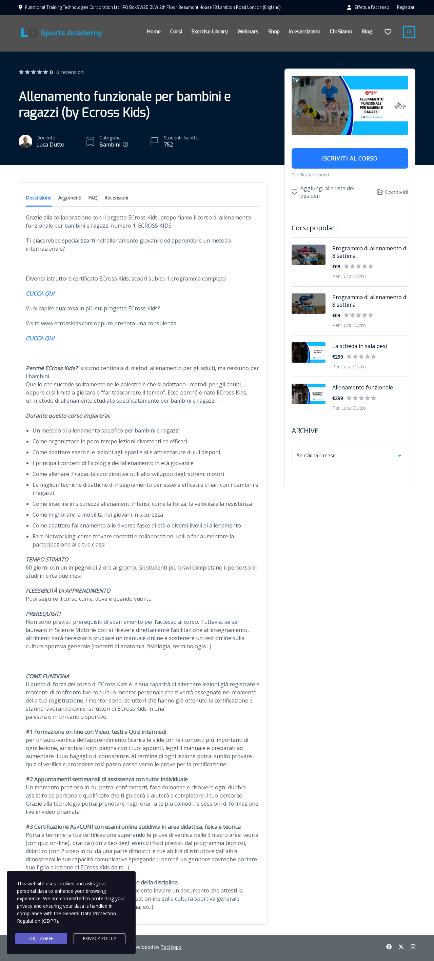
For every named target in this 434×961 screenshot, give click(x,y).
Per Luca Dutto (349, 276)
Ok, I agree (41, 938)
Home (154, 31)
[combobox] (350, 455)
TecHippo (171, 947)
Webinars (248, 31)
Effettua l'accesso (372, 7)
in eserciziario (304, 31)
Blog (367, 31)
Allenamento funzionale (362, 387)
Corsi (176, 31)
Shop (274, 31)
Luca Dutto (50, 144)
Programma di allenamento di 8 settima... (370, 252)
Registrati (406, 7)
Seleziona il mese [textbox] (316, 456)
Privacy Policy (99, 938)
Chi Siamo (341, 31)
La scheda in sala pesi (359, 346)
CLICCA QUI (40, 293)
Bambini (109, 144)
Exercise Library (210, 31)
